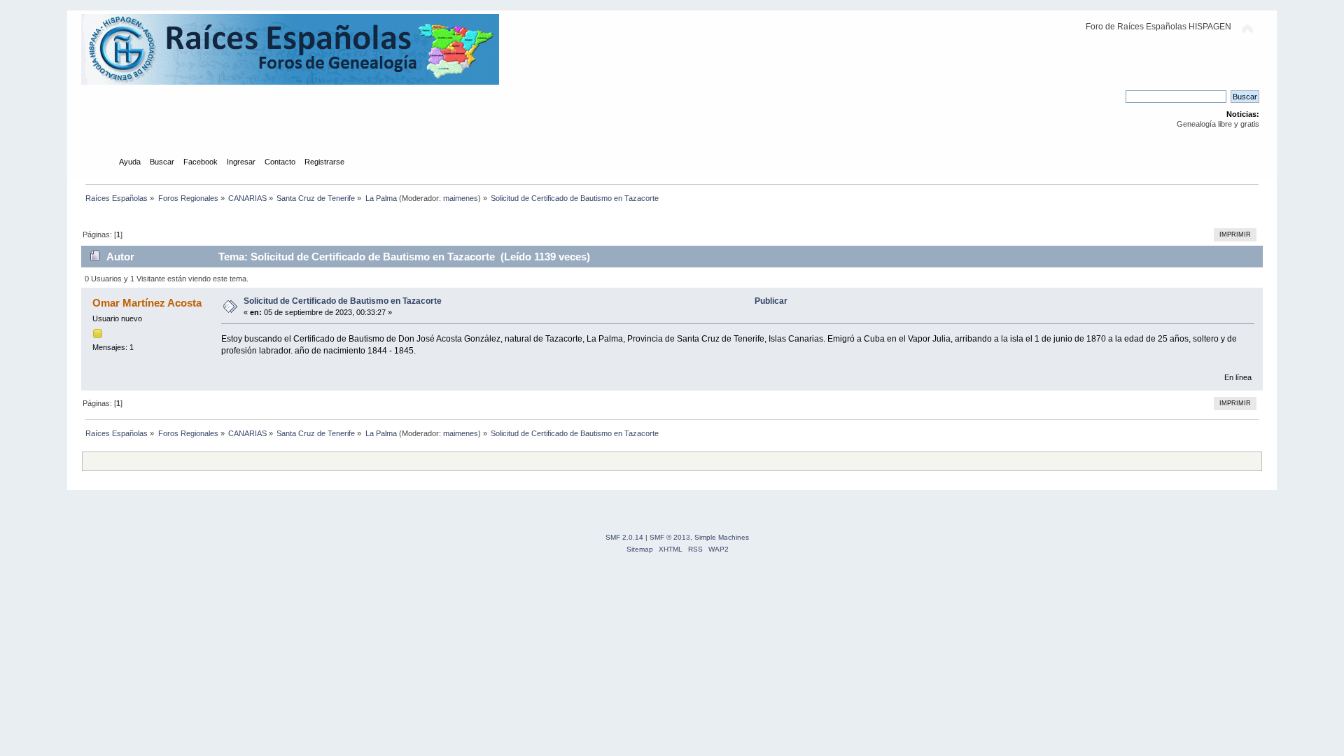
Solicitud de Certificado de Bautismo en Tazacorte (343, 301)
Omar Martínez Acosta (147, 303)
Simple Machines (721, 537)
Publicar (771, 301)
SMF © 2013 (670, 537)
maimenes (460, 198)
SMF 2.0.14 (624, 537)
